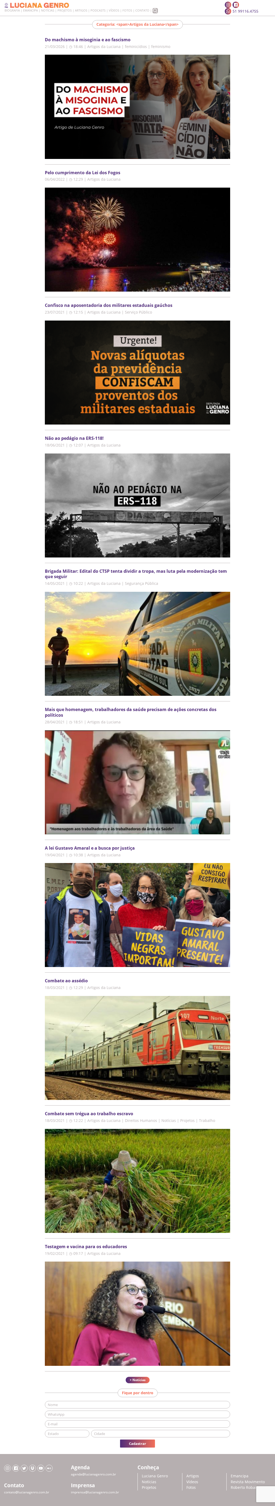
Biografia (12, 10)
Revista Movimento (248, 1481)
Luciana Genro (155, 1475)
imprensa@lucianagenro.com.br (95, 1492)
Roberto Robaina (246, 1487)
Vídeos (114, 10)
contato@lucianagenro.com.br (26, 1492)
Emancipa (30, 10)
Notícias (47, 10)
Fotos (127, 10)
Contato (142, 10)
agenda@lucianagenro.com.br (93, 1474)
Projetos (64, 10)
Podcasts (98, 10)
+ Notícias (138, 1380)
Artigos (81, 10)
